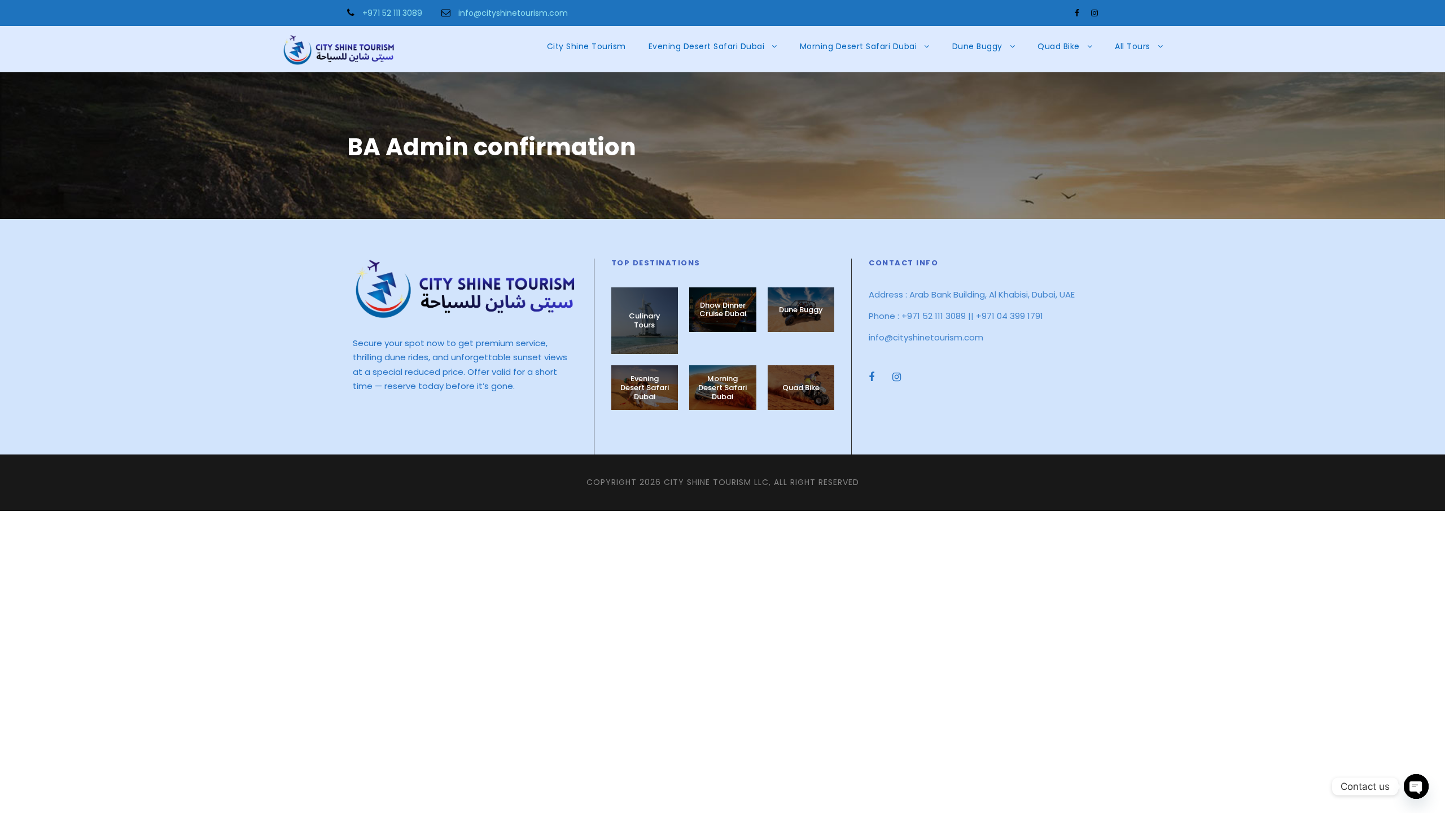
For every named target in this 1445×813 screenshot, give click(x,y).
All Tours (1132, 46)
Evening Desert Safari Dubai (707, 46)
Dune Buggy (977, 46)
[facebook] (1077, 13)
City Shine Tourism (586, 46)
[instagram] (1094, 13)
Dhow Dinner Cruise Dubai (722, 310)
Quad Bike (1058, 46)
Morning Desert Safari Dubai (858, 46)
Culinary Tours (644, 320)
